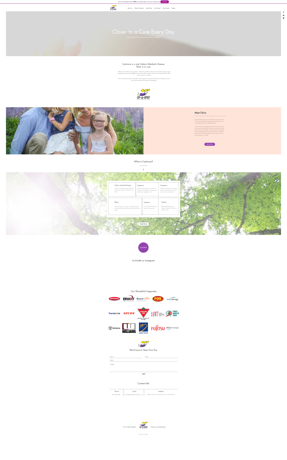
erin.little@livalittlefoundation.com (133, 395)
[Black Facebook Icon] (284, 12)
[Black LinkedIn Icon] (284, 15)
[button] (129, 8)
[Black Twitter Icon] (284, 18)
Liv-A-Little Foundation (129, 427)
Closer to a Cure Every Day (158, 427)
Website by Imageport (143, 434)
